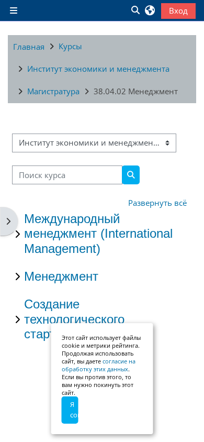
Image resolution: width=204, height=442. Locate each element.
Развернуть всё (157, 202)
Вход (178, 10)
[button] (135, 10)
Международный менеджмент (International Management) (98, 234)
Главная (28, 46)
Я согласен (74, 409)
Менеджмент (61, 276)
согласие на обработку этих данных (98, 365)
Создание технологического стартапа (74, 319)
